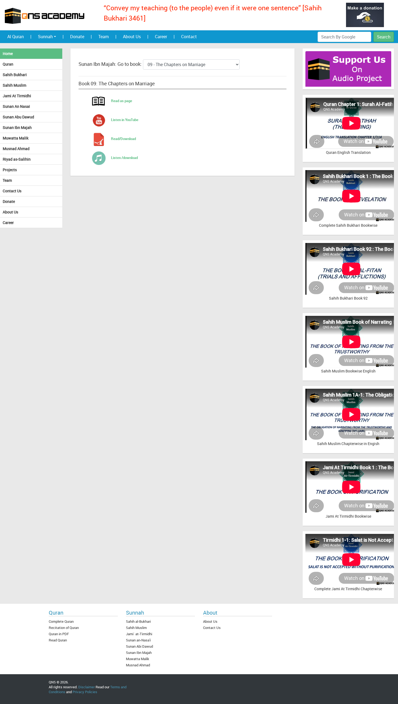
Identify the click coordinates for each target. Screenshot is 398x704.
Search (383, 37)
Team (103, 37)
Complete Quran (61, 621)
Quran (8, 64)
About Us (132, 37)
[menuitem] (31, 36)
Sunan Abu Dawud (18, 116)
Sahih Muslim (14, 85)
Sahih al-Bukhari (138, 621)
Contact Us (12, 190)
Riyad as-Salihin (17, 159)
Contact (189, 37)
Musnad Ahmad (16, 148)
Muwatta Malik (15, 138)
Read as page (121, 100)
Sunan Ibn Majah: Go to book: (111, 64)
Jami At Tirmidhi (17, 95)
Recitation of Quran (64, 627)
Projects (10, 169)
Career (161, 37)
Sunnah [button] (45, 37)
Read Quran (58, 640)
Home (8, 53)
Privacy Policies (85, 691)
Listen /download (124, 157)
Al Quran (15, 37)
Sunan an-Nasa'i (138, 640)
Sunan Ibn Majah (17, 127)
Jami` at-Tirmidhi (139, 633)
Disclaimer (86, 686)
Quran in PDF (59, 633)
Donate (77, 37)
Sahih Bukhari (15, 74)
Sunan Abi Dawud (139, 646)
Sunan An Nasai (16, 106)
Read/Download (123, 138)
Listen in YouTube (124, 119)
